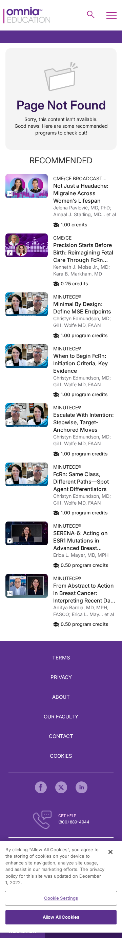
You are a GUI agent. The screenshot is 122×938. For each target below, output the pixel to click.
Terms (61, 657)
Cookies (61, 756)
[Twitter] (61, 787)
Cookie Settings (61, 898)
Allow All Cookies (61, 917)
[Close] (110, 851)
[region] (61, 887)
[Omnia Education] (26, 15)
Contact (61, 736)
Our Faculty (61, 716)
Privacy (61, 677)
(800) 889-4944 (73, 821)
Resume (26, 186)
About (61, 697)
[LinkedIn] (81, 787)
